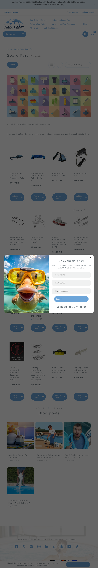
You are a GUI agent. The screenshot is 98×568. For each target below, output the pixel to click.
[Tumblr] (77, 307)
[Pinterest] (65, 307)
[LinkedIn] (73, 307)
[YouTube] (81, 307)
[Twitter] (58, 307)
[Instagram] (69, 307)
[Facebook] (61, 307)
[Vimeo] (84, 307)
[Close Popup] (90, 257)
